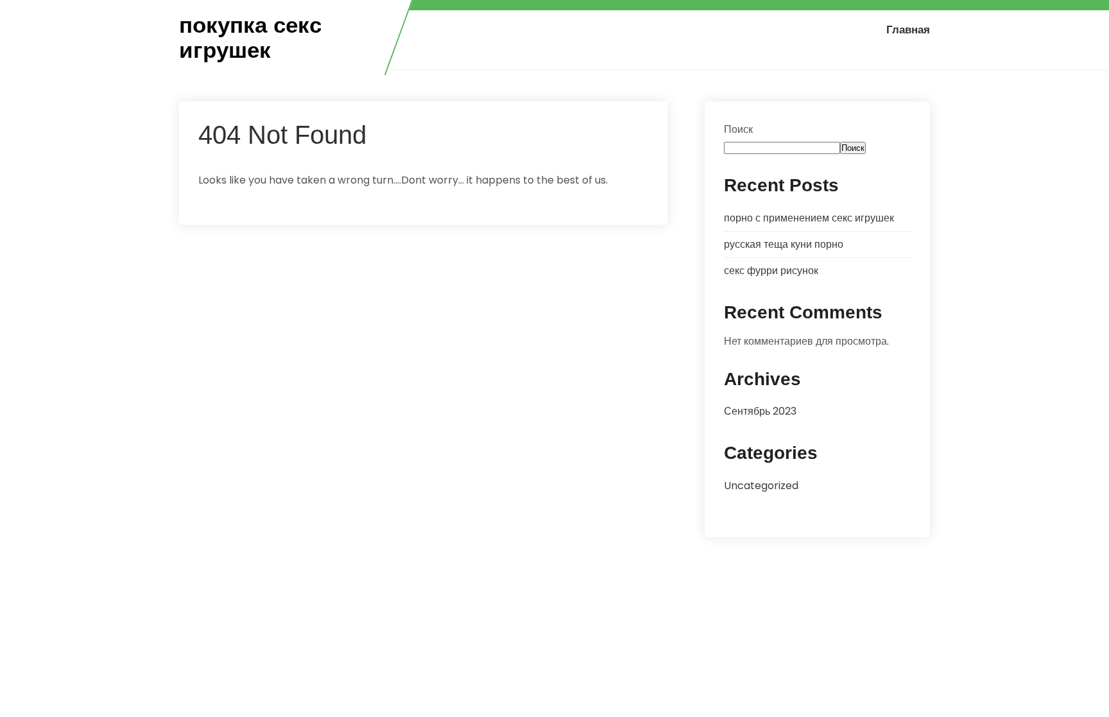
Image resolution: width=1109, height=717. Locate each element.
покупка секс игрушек (250, 37)
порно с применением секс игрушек (809, 218)
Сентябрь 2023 (760, 411)
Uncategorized (761, 485)
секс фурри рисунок (771, 270)
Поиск (738, 129)
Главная (908, 29)
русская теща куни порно (783, 244)
